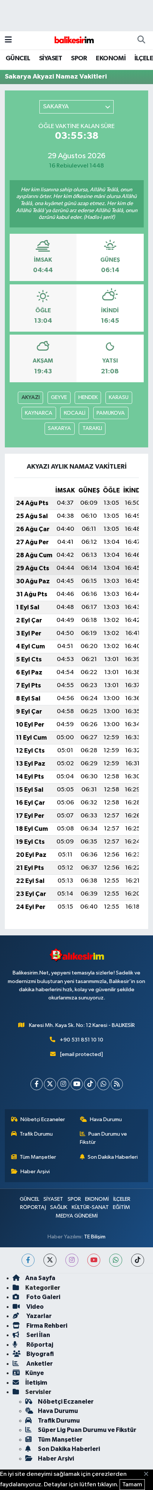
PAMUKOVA (111, 413)
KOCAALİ (74, 413)
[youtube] (93, 1260)
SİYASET (50, 58)
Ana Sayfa (40, 1278)
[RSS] (117, 1084)
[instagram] (71, 1260)
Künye (34, 1373)
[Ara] (141, 40)
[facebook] (28, 1260)
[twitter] (49, 1260)
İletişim (36, 1382)
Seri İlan (37, 1335)
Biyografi (39, 1354)
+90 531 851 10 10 (81, 1040)
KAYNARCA (38, 413)
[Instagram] (63, 1084)
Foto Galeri (42, 1297)
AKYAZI (31, 397)
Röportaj (39, 1344)
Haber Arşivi (35, 1171)
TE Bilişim (94, 1236)
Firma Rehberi (46, 1326)
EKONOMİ (111, 58)
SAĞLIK (58, 1207)
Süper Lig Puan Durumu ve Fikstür (87, 1430)
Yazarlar (38, 1316)
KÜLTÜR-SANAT (90, 1207)
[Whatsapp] (103, 1084)
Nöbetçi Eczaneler (42, 1119)
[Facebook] (36, 1084)
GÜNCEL (18, 58)
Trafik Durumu (36, 1134)
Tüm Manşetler (38, 1157)
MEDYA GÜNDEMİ (77, 1216)
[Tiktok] (90, 1084)
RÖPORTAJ (33, 1207)
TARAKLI (92, 428)
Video (34, 1307)
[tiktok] (137, 1260)
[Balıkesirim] (73, 40)
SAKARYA (59, 428)
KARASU (118, 397)
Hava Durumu (106, 1119)
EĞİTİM (121, 1207)
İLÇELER (121, 1199)
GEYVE (59, 397)
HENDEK (88, 397)
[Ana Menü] (8, 40)
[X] (50, 1084)
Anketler (39, 1363)
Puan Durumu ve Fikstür (103, 1138)
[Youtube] (77, 1084)
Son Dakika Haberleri (113, 1157)
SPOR (79, 58)
